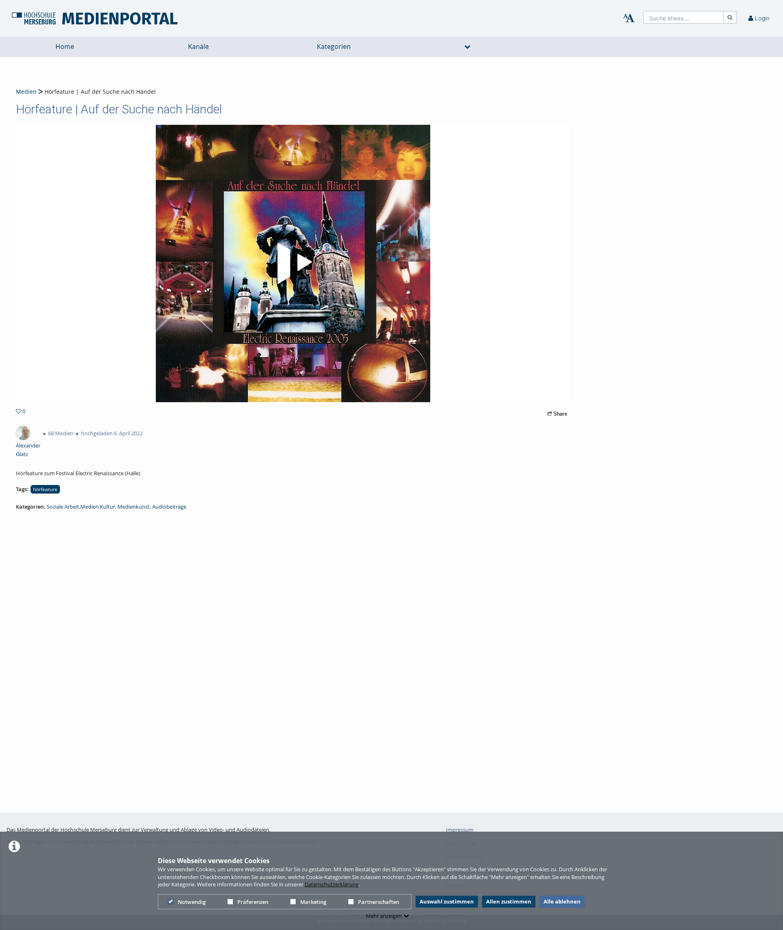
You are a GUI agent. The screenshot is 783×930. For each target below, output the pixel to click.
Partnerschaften (378, 902)
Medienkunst (133, 506)
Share (559, 413)
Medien (26, 91)
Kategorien (334, 46)
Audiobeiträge (169, 506)
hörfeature (45, 489)
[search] (684, 17)
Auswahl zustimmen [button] (447, 901)
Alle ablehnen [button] (562, 901)
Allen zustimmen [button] (508, 901)
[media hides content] (468, 47)
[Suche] (730, 17)
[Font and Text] (629, 18)
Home (64, 46)
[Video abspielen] (293, 263)
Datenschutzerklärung (331, 884)
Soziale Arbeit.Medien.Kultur (80, 506)
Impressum (459, 829)
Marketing (313, 902)
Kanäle (198, 46)
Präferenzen (252, 902)
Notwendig (192, 902)
